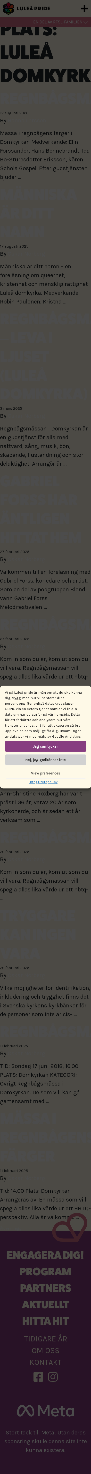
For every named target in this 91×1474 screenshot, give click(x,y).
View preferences (45, 773)
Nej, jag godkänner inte (45, 760)
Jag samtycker (45, 746)
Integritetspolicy (43, 782)
